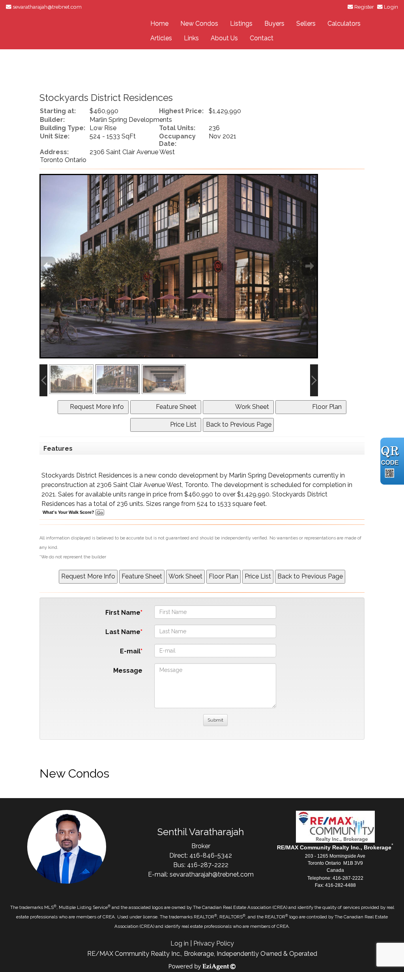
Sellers (306, 23)
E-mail (130, 651)
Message (127, 670)
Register (364, 7)
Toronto (196, 485)
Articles (161, 38)
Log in (179, 943)
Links (191, 38)
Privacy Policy (213, 943)
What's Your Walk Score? (69, 512)
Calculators (344, 23)
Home (159, 23)
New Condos (199, 23)
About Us (224, 38)
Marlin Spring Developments (270, 475)
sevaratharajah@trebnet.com (47, 7)
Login (391, 7)
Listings (241, 23)
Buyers (274, 23)
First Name (122, 612)
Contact (261, 38)
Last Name (122, 632)
